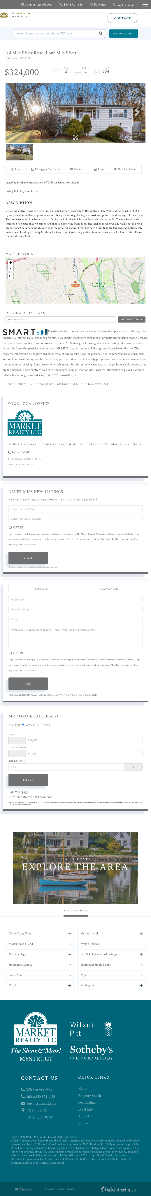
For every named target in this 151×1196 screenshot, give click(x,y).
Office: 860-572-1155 (40, 1096)
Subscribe (28, 558)
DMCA (71, 1189)
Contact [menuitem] (84, 1123)
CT (32, 384)
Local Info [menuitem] (85, 1109)
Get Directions (131, 319)
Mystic (84, 975)
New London (45, 384)
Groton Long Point (20, 933)
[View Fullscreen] (10, 276)
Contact (122, 18)
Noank (13, 985)
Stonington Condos (20, 964)
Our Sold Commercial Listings (98, 954)
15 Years (45, 725)
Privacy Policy (30, 544)
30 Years (30, 725)
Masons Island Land (21, 944)
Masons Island (89, 933)
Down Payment (17, 747)
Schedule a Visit (108, 588)
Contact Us (14, 464)
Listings (21, 384)
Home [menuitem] (82, 1088)
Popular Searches (75, 910)
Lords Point (16, 975)
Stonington (87, 985)
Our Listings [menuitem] (87, 1102)
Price (11, 734)
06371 (76, 384)
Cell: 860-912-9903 (38, 1089)
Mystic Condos (89, 944)
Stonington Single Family (95, 964)
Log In (120, 5)
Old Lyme (63, 384)
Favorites (100, 4)
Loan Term (14, 725)
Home (9, 384)
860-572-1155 (73, 4)
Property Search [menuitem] (89, 1095)
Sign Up (133, 5)
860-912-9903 (21, 452)
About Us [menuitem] (85, 1116)
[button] (101, 33)
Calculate (28, 780)
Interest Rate (16, 760)
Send (28, 683)
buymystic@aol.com (38, 4)
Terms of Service (84, 694)
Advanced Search (125, 33)
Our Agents (28, 464)
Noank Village (17, 954)
